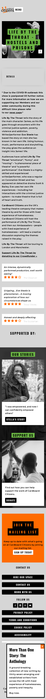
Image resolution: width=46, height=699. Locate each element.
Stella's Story (15, 419)
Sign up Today (23, 552)
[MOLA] (7, 10)
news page (15, 112)
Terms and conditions (23, 620)
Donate (10, 500)
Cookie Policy (23, 627)
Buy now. (14, 693)
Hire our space (23, 577)
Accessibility (23, 635)
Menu (18, 9)
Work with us (23, 592)
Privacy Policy (23, 612)
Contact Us (23, 584)
